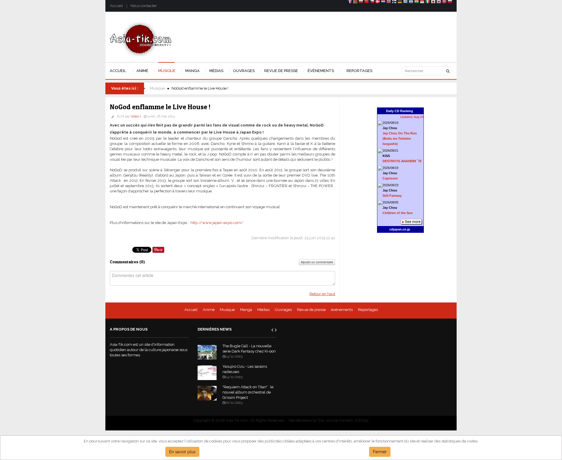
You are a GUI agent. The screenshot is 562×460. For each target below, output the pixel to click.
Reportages (368, 309)
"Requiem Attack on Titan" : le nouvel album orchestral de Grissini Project (247, 392)
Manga (246, 309)
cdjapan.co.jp (399, 229)
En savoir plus (182, 451)
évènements (342, 309)
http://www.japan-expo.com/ (217, 222)
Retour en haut (322, 294)
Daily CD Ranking (399, 111)
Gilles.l (136, 116)
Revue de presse (311, 309)
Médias (263, 309)
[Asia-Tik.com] (141, 39)
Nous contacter (144, 6)
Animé (209, 309)
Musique (157, 88)
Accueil (116, 6)
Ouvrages (283, 309)
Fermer (380, 451)
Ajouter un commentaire (317, 262)
